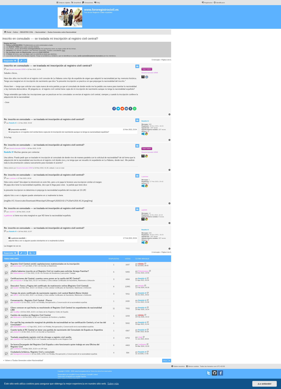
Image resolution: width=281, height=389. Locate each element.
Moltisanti (17, 317)
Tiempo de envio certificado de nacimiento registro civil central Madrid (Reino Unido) (49, 293)
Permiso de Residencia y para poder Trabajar (59, 273)
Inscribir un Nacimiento (47, 332)
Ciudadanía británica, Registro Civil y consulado (32, 352)
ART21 (15, 295)
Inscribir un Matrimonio (49, 266)
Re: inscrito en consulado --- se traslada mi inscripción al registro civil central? (44, 119)
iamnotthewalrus (19, 327)
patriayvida (17, 280)
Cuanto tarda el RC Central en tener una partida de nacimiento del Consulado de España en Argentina (57, 330)
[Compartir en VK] (126, 108)
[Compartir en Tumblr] (130, 108)
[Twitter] (208, 373)
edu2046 (16, 302)
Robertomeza (18, 273)
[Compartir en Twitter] (118, 108)
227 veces (162, 129)
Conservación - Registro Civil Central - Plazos (31, 300)
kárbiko (141, 264)
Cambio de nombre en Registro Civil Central (31, 315)
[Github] (214, 373)
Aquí (63, 50)
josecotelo (15, 129)
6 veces (161, 217)
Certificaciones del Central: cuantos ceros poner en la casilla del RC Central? (45, 278)
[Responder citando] (137, 66)
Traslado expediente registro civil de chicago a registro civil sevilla (41, 337)
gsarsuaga (17, 266)
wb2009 (144, 210)
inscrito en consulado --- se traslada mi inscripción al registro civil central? (50, 38)
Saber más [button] (113, 383)
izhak (140, 337)
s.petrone (145, 176)
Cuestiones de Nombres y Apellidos (53, 317)
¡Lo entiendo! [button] (264, 384)
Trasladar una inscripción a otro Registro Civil (56, 339)
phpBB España (81, 376)
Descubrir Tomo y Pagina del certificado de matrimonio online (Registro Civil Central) (49, 286)
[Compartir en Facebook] (114, 108)
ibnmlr (15, 288)
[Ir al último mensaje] (145, 264)
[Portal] (70, 17)
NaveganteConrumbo (21, 354)
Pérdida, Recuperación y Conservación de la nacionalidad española (63, 302)
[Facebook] (220, 373)
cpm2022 (16, 339)
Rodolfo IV (145, 121)
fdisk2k (141, 286)
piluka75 (16, 332)
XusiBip (16, 312)
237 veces (154, 128)
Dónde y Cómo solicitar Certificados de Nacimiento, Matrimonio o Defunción (68, 280)
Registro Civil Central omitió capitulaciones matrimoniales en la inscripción (45, 264)
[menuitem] (76, 2)
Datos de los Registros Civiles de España (53, 312)
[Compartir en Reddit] (122, 108)
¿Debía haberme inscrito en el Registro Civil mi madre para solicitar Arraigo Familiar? (50, 271)
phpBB (71, 374)
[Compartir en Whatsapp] (134, 108)
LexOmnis (17, 349)
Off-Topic (44, 349)
